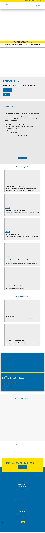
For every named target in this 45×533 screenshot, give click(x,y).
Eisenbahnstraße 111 (22, 484)
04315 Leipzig (22, 486)
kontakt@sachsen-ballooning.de (22, 499)
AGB (17, 530)
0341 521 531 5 (5, 388)
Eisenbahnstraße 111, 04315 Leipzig (10, 383)
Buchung (22, 467)
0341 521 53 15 (27, 0)
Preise (6, 94)
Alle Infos (7, 90)
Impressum (26, 530)
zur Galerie (22, 158)
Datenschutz (21, 530)
